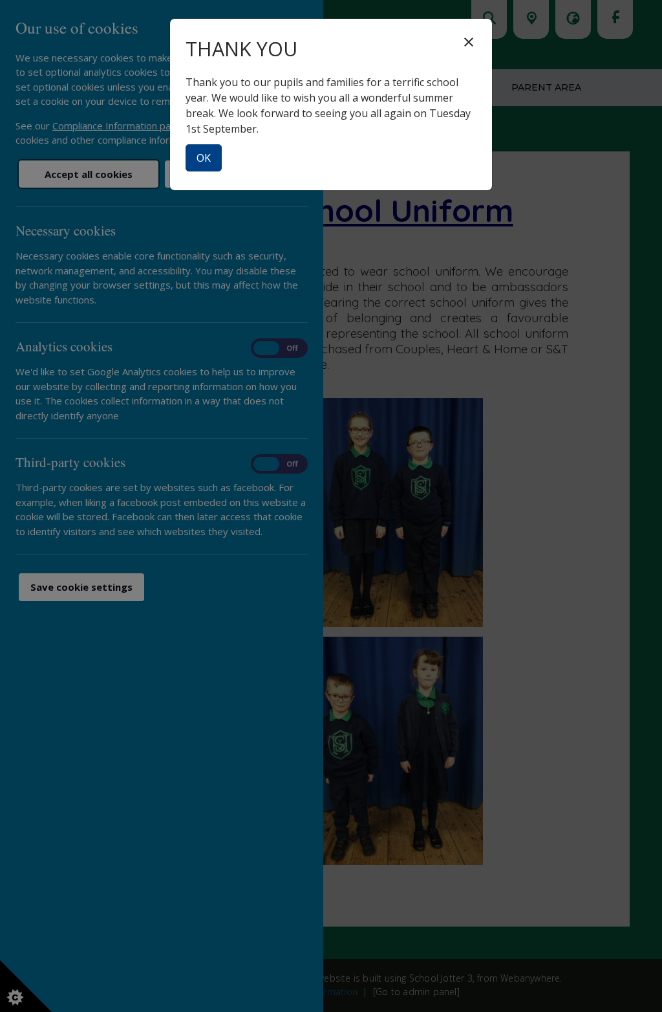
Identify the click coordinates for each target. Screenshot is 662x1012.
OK (204, 158)
